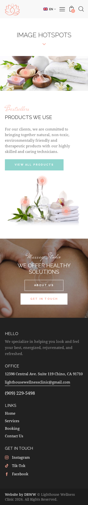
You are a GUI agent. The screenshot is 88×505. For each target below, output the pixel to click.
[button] (49, 9)
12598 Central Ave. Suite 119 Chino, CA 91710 (44, 373)
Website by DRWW (20, 494)
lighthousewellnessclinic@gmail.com (37, 382)
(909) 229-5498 (20, 393)
